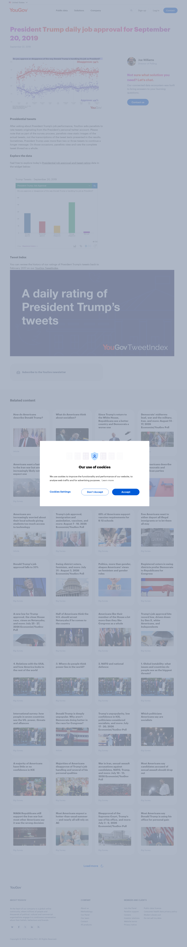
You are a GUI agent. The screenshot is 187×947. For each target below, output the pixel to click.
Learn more (108, 480)
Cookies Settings (60, 491)
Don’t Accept (95, 492)
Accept (125, 492)
